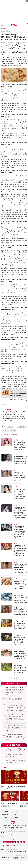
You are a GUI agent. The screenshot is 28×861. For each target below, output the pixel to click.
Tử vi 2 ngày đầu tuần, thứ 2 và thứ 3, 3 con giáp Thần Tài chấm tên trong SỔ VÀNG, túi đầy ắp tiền (20, 599)
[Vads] (27, 23)
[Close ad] (27, 1)
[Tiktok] (24, 842)
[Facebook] (18, 842)
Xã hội (17, 814)
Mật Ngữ (12, 391)
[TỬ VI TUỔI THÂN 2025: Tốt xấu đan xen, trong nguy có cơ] (14, 777)
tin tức (15, 749)
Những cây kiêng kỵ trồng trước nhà (14, 412)
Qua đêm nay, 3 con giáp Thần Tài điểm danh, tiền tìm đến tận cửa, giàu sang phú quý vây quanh (20, 625)
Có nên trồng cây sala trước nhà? (13, 414)
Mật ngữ (6, 28)
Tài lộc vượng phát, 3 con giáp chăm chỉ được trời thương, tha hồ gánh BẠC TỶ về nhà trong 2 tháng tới (20, 611)
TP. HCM (3, 849)
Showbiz (5, 811)
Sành (16, 817)
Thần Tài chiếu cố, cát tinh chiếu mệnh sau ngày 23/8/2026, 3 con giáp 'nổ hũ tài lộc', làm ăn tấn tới (20, 655)
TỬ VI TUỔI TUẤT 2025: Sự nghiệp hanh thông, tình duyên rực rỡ (9, 805)
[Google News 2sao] (9, 431)
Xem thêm (14, 678)
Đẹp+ (16, 811)
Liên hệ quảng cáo (9, 842)
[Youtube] (21, 842)
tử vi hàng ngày (21, 426)
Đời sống (5, 814)
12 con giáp (10, 426)
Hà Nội (3, 845)
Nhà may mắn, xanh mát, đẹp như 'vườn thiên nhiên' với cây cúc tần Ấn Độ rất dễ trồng (14, 418)
